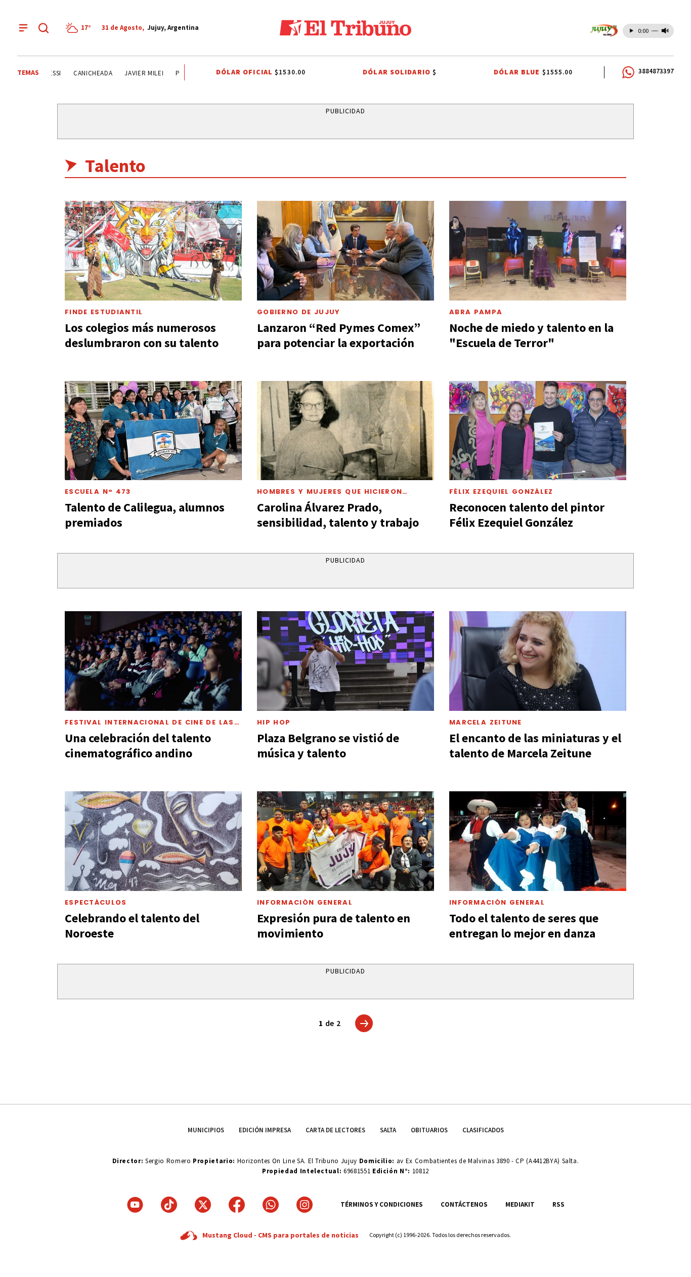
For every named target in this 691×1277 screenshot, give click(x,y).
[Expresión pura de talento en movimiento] (345, 841)
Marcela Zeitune (485, 722)
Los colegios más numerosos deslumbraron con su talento (142, 335)
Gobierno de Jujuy (298, 312)
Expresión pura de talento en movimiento (333, 925)
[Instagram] (304, 1205)
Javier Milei (134, 73)
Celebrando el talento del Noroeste (132, 925)
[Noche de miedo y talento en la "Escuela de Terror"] (537, 251)
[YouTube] (135, 1205)
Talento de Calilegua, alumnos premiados (145, 514)
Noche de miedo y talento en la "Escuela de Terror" (531, 335)
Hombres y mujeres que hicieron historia (329, 495)
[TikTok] (169, 1205)
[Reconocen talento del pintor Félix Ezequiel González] (537, 431)
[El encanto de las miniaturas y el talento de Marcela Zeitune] (537, 661)
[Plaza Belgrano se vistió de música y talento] (345, 661)
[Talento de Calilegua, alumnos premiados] (153, 431)
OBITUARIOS (429, 1130)
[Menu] (23, 28)
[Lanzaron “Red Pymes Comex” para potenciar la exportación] (345, 251)
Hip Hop (273, 722)
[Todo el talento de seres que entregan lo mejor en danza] (537, 841)
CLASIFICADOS (483, 1130)
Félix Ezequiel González (501, 491)
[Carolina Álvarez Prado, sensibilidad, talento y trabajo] (345, 431)
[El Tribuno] (345, 28)
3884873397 (656, 71)
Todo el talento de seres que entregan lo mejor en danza (523, 925)
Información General (305, 902)
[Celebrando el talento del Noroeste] (153, 841)
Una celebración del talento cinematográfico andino (138, 745)
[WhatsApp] (271, 1205)
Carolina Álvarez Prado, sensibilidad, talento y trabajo (338, 514)
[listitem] (80, 28)
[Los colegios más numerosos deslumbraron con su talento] (153, 251)
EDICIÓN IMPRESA (265, 1130)
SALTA (388, 1130)
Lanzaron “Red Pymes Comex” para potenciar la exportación (338, 335)
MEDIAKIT (520, 1204)
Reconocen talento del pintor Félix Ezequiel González (526, 514)
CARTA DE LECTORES (335, 1130)
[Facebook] (237, 1205)
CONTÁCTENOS (464, 1204)
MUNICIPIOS (206, 1130)
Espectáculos (96, 902)
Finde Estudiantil (104, 312)
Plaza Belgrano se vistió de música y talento (328, 745)
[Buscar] (43, 28)
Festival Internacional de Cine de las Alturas (149, 726)
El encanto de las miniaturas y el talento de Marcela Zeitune (535, 745)
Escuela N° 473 (98, 491)
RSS (558, 1204)
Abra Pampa (475, 312)
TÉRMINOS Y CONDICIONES (381, 1204)
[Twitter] (203, 1205)
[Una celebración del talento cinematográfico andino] (153, 661)
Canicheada (83, 73)
